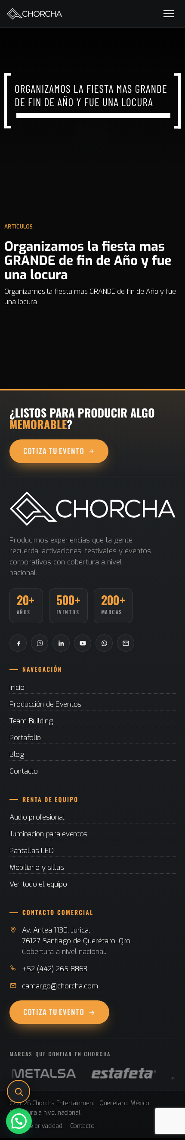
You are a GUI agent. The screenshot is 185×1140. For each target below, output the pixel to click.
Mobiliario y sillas (36, 867)
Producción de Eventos (45, 704)
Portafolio (25, 738)
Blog (16, 754)
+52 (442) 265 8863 (54, 968)
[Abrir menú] (168, 13)
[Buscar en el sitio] (18, 1091)
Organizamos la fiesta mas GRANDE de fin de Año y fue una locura (87, 260)
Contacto (23, 771)
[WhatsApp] (104, 643)
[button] (19, 1121)
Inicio (16, 687)
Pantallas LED (31, 851)
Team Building (30, 721)
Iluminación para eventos (48, 834)
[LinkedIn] (61, 643)
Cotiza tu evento (53, 450)
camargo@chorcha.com (60, 986)
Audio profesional (37, 817)
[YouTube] (82, 643)
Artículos (18, 226)
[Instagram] (39, 643)
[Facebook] (18, 643)
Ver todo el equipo (38, 884)
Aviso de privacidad (35, 1126)
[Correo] (125, 643)
